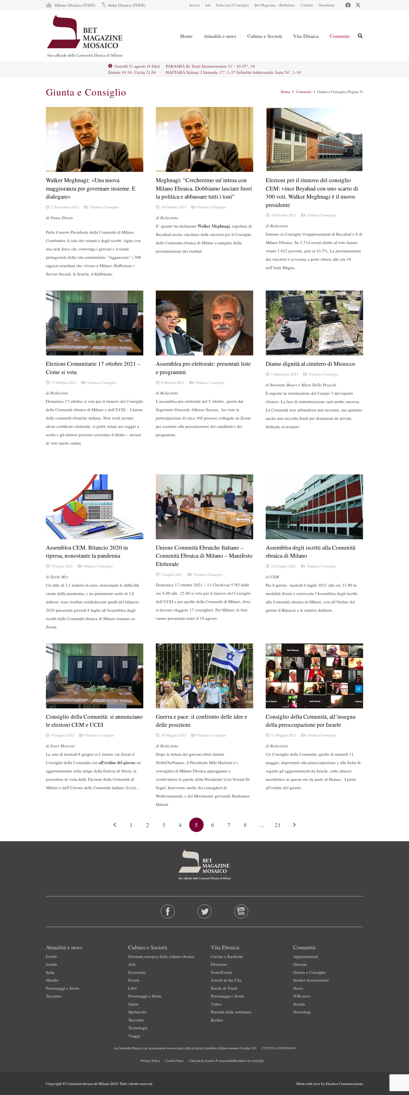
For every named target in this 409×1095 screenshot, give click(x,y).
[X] (358, 5)
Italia (50, 972)
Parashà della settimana (231, 1011)
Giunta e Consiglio (104, 206)
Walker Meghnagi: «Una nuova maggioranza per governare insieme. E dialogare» (90, 188)
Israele (51, 964)
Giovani (300, 964)
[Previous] (115, 825)
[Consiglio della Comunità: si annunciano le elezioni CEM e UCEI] (94, 675)
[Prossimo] (294, 825)
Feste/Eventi (221, 972)
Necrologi (302, 1011)
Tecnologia (137, 1027)
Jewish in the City (226, 980)
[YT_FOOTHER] (241, 911)
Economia (137, 972)
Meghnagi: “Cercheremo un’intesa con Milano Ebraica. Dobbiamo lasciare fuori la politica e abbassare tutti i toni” (204, 188)
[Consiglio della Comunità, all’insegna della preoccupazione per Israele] (314, 675)
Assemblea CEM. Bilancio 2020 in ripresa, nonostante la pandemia (87, 551)
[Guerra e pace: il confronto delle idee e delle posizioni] (204, 675)
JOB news (302, 996)
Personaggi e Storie (62, 988)
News (298, 988)
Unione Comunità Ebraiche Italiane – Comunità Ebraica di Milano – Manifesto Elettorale (204, 555)
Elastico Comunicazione (344, 1083)
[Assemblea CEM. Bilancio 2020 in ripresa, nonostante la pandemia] (94, 506)
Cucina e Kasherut (227, 956)
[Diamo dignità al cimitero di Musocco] (314, 323)
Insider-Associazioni (311, 980)
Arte (132, 964)
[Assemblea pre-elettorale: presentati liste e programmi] (204, 323)
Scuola (299, 1004)
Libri (132, 988)
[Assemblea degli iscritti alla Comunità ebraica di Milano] (314, 506)
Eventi (51, 956)
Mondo (52, 980)
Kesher (217, 1020)
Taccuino (54, 996)
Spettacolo (137, 1011)
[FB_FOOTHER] (168, 911)
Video (216, 1004)
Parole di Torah (224, 988)
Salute (133, 1004)
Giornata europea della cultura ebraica (161, 956)
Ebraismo (219, 964)
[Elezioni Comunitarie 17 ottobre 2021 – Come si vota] (94, 323)
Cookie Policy (174, 1060)
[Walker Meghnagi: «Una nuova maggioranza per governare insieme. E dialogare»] (94, 139)
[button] (360, 35)
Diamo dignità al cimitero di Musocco (310, 363)
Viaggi (134, 1035)
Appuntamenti (305, 956)
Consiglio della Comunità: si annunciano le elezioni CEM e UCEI (94, 720)
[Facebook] (348, 5)
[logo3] (85, 36)
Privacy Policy (150, 1060)
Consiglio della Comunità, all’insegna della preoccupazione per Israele (310, 720)
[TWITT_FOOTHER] (205, 911)
